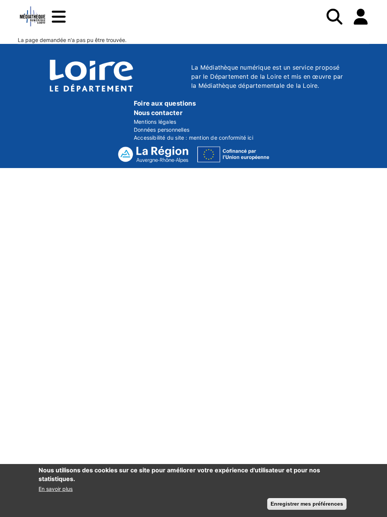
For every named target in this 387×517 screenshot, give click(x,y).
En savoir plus (56, 489)
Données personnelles (161, 129)
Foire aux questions (165, 103)
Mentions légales (155, 121)
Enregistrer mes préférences (307, 504)
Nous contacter (158, 113)
